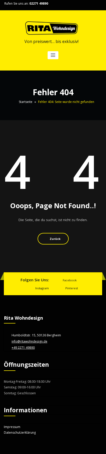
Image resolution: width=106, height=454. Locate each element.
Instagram (42, 288)
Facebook (70, 280)
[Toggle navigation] (53, 55)
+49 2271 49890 (23, 347)
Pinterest (71, 288)
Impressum (12, 427)
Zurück (55, 239)
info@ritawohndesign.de (29, 341)
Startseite (25, 102)
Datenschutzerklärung (20, 432)
